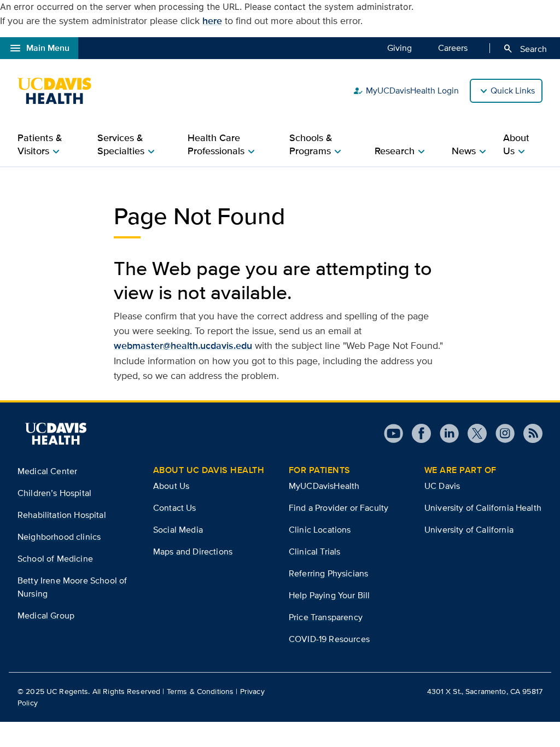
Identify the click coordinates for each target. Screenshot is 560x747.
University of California (469, 529)
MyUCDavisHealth (324, 486)
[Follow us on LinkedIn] (445, 433)
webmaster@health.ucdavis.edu (183, 346)
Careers (453, 48)
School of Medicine (55, 558)
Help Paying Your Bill (329, 595)
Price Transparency (326, 617)
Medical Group (46, 615)
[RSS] (528, 433)
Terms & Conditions (200, 691)
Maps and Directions (192, 551)
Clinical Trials (314, 551)
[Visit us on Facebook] (417, 433)
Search (525, 48)
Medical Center (47, 471)
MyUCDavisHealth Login (406, 90)
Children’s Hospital (54, 493)
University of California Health (482, 507)
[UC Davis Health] (60, 90)
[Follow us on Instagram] (501, 433)
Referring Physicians (328, 573)
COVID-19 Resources (329, 639)
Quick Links (513, 90)
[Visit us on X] (473, 433)
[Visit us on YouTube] (393, 433)
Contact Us (174, 507)
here (212, 21)
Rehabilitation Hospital (62, 515)
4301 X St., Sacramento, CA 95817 (484, 691)
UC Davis (442, 486)
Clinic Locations (320, 529)
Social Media (178, 529)
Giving (399, 48)
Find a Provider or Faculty (338, 507)
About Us (171, 486)
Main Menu (39, 48)
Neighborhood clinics (59, 536)
